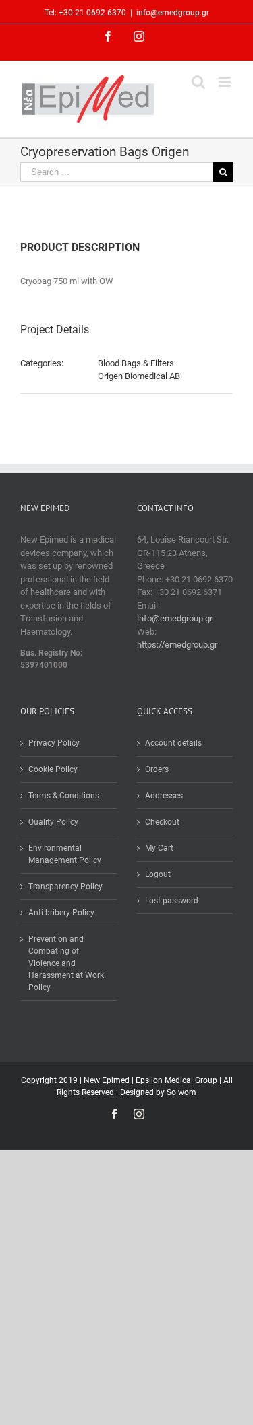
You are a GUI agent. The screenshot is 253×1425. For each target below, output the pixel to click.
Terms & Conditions (63, 795)
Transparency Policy (65, 886)
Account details (173, 743)
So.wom (181, 1092)
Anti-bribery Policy (61, 912)
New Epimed (108, 1080)
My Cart (159, 848)
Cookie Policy (53, 769)
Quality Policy (53, 822)
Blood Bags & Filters (136, 363)
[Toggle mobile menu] (226, 82)
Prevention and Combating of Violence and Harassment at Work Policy (66, 963)
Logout (158, 874)
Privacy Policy (54, 743)
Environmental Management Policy (64, 854)
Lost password (171, 900)
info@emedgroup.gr (172, 13)
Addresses (164, 795)
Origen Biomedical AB (139, 376)
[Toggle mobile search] (198, 82)
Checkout (162, 822)
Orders (157, 769)
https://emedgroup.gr (177, 644)
